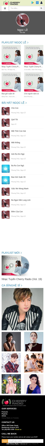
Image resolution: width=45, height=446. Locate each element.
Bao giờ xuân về (8, 94)
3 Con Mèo (27, 69)
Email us (18, 429)
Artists (4, 416)
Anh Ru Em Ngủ (17, 154)
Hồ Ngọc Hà (11, 69)
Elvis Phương (28, 96)
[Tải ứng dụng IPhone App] (37, 2)
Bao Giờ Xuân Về (18, 177)
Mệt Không (15, 143)
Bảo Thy (4, 69)
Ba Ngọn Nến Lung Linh (20, 200)
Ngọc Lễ (23, 113)
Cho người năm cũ (31, 94)
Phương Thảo (15, 113)
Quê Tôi (14, 120)
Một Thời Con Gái (18, 131)
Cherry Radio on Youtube (10, 418)
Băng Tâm (5, 96)
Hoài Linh (12, 96)
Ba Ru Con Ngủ (17, 166)
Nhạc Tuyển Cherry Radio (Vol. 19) (15, 67)
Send (5, 441)
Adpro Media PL (33, 444)
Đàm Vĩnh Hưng (36, 69)
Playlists (4, 414)
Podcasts (5, 412)
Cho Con (14, 108)
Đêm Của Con (17, 212)
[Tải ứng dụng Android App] (32, 2)
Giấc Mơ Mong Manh (19, 189)
